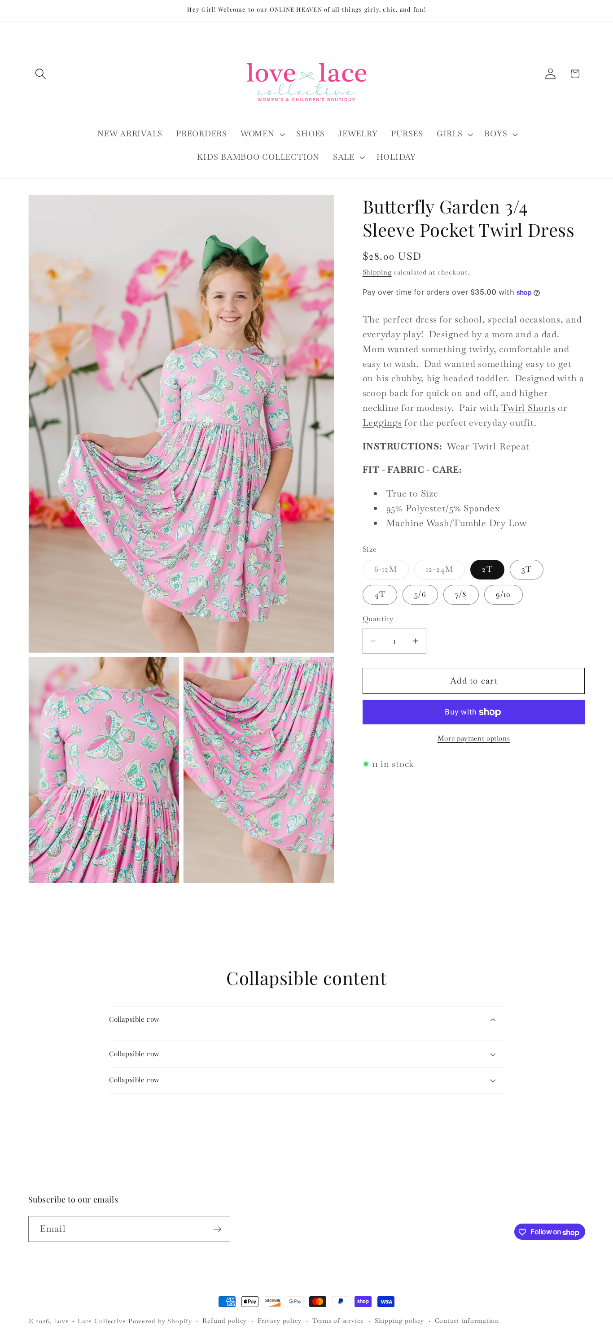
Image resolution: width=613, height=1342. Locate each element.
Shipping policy (399, 1320)
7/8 (461, 594)
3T (526, 570)
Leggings (382, 422)
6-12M (391, 572)
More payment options (474, 738)
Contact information (467, 1320)
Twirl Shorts (528, 408)
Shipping (377, 272)
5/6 (420, 594)
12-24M (445, 572)
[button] (40, 73)
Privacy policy (280, 1320)
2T (487, 570)
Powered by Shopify (160, 1321)
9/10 (503, 594)
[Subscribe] (217, 1229)
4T (380, 594)
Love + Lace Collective (90, 1321)
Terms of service (338, 1320)
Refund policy (224, 1320)
